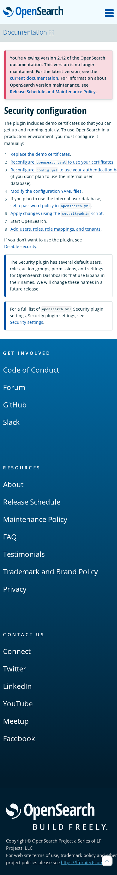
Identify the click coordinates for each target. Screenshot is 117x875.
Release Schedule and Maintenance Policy (53, 91)
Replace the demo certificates (40, 154)
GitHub (15, 405)
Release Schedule (31, 502)
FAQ (10, 537)
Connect (17, 651)
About (13, 484)
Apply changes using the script (56, 213)
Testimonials (24, 554)
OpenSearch (35, 12)
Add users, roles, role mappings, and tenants (55, 229)
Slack (11, 422)
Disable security (20, 246)
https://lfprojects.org (82, 862)
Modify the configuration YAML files (46, 191)
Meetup (16, 721)
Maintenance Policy (35, 519)
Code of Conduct (31, 370)
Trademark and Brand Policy (50, 571)
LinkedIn (17, 686)
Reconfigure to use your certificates (61, 162)
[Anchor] (53, 353)
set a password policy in (50, 205)
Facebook (19, 738)
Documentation (25, 32)
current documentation (34, 78)
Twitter (14, 669)
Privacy (14, 589)
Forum (14, 387)
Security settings (26, 322)
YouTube (18, 703)
